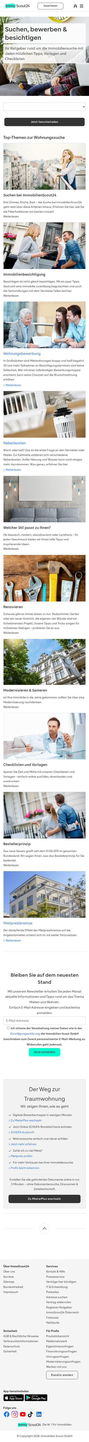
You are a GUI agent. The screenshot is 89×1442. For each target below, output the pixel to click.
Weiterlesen (13, 385)
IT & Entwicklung (57, 1287)
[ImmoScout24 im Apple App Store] (14, 1400)
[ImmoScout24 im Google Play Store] (36, 1400)
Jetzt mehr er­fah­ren (24, 1144)
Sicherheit (10, 1351)
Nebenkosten (14, 443)
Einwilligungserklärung (25, 1033)
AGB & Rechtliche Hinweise (21, 1336)
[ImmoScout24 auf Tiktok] (31, 1416)
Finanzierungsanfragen (61, 1351)
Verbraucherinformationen (20, 1341)
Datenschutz (11, 1346)
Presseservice (55, 1277)
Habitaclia (52, 1322)
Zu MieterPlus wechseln (44, 1199)
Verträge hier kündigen (61, 1282)
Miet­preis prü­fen (21, 1156)
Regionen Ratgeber (59, 1307)
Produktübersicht (57, 1336)
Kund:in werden (62, 1375)
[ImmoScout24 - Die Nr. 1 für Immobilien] (29, 1424)
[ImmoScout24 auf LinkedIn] (39, 1416)
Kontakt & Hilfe (55, 1271)
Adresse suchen (56, 1297)
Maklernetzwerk (56, 1341)
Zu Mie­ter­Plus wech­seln (26, 1120)
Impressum (10, 1292)
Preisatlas (52, 1292)
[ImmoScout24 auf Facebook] (7, 1416)
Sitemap (8, 1282)
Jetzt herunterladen (44, 122)
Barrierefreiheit (13, 1287)
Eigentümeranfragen (60, 1346)
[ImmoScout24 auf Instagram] (15, 1416)
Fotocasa (52, 1317)
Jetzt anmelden (44, 1052)
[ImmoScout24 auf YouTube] (23, 1416)
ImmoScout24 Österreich (62, 1312)
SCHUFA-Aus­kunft (22, 1132)
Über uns (9, 1271)
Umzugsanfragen (57, 1356)
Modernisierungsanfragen (63, 1361)
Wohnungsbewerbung (22, 353)
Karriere (8, 1277)
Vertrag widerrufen (58, 1302)
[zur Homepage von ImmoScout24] (17, 7)
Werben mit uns (56, 1367)
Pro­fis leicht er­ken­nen (25, 1168)
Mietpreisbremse (17, 923)
